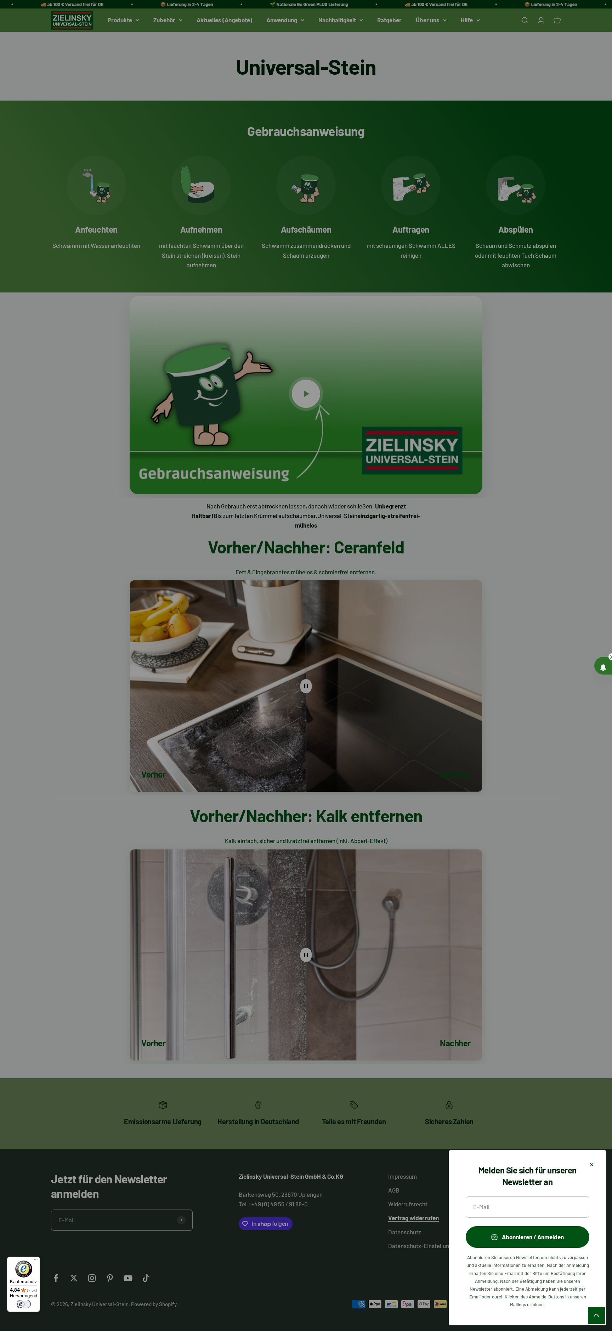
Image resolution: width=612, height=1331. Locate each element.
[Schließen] (591, 1164)
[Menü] (36, 1261)
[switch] (24, 1304)
